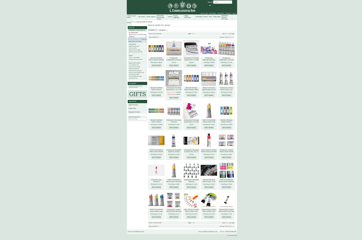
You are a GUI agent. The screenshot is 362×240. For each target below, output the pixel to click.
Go (210, 5)
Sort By (222, 37)
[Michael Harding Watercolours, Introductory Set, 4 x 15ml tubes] (226, 110)
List (157, 37)
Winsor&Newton (134, 76)
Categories (163, 30)
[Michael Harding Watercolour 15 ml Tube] (209, 170)
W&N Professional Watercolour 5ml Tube (174, 180)
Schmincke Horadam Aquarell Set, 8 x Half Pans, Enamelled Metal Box (191, 122)
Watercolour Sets (134, 52)
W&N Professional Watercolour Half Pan (226, 180)
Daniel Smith (133, 68)
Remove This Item (145, 36)
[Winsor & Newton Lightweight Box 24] (209, 78)
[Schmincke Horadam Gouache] (174, 110)
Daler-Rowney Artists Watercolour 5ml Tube (209, 150)
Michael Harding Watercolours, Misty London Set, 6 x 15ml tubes (191, 90)
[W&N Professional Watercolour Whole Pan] (156, 140)
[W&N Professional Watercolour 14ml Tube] (156, 200)
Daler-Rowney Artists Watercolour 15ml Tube (191, 211)
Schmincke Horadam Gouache (173, 121)
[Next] (194, 33)
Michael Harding (134, 70)
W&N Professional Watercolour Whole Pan (156, 151)
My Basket (221, 13)
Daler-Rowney (133, 67)
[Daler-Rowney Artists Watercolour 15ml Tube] (191, 200)
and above (134, 59)
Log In (234, 13)
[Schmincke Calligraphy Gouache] (226, 48)
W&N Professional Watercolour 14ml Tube (156, 211)
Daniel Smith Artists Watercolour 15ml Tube (209, 211)
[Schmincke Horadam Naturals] (191, 170)
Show (223, 33)
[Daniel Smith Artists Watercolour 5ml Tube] (226, 200)
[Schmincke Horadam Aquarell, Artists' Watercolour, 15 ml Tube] (174, 140)
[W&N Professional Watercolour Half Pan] (226, 170)
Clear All (144, 39)
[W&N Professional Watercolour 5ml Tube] (174, 170)
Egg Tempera (133, 46)
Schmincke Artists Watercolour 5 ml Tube (226, 89)
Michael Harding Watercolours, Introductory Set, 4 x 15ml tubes (226, 122)
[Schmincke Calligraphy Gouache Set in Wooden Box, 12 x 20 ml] (174, 48)
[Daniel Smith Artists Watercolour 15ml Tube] (209, 200)
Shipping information (134, 112)
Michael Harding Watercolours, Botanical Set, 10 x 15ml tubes (156, 122)
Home (133, 22)
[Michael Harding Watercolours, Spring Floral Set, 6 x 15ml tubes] (156, 48)
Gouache (132, 48)
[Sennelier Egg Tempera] (156, 170)
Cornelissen (133, 65)
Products (153, 30)
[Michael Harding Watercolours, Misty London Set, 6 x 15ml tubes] (191, 78)
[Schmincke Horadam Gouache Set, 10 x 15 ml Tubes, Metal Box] (191, 140)
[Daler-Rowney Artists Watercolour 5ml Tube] (209, 140)
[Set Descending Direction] (233, 37)
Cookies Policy (132, 108)
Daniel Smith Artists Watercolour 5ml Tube (226, 210)
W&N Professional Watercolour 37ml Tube (209, 121)
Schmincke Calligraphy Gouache (226, 59)
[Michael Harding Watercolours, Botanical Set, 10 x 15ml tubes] (156, 110)
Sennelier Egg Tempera (156, 180)
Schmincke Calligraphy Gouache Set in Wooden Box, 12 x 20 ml (174, 60)
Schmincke (132, 74)
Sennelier (132, 78)
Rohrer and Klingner (135, 72)
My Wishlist (212, 13)
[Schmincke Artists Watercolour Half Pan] (174, 200)
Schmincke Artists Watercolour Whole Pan (226, 151)
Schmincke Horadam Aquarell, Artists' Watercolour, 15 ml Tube (173, 152)
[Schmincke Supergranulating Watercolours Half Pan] (209, 48)
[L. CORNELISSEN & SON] (162, 7)
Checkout (228, 13)
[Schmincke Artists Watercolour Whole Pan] (226, 140)
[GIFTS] (137, 91)
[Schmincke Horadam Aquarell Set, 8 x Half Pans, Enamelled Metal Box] (191, 110)
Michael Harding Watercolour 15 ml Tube (208, 181)
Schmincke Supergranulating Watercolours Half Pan (208, 60)
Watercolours (133, 50)
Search (210, 2)
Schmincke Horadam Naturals (191, 180)
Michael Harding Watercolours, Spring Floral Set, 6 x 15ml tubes (156, 60)
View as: (151, 37)
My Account (204, 13)
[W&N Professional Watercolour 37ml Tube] (209, 110)
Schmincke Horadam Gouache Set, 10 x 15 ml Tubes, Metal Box (191, 151)
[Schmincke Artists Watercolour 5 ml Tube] (226, 78)
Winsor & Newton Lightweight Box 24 (209, 88)
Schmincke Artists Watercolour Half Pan (173, 210)
